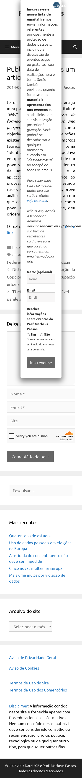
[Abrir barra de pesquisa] (75, 47)
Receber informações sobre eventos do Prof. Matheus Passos (40, 319)
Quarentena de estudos (30, 535)
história (19, 247)
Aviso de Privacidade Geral (32, 657)
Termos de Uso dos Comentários (38, 689)
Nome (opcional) (39, 272)
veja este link (37, 200)
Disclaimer (18, 705)
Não (46, 334)
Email (31, 290)
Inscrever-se (41, 362)
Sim (33, 334)
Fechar (57, 5)
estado (18, 254)
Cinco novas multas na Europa (35, 568)
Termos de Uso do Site (29, 682)
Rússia (64, 262)
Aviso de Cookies (24, 667)
